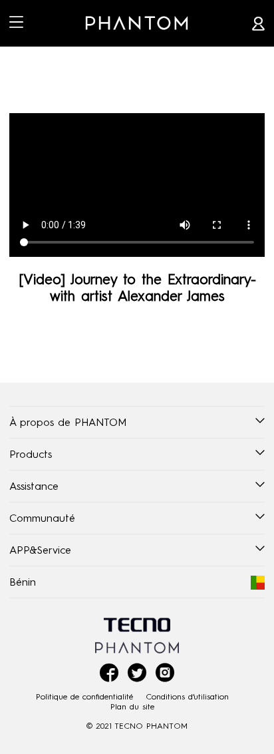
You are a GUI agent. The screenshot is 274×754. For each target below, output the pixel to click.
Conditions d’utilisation (187, 696)
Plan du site (132, 706)
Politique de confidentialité (84, 696)
